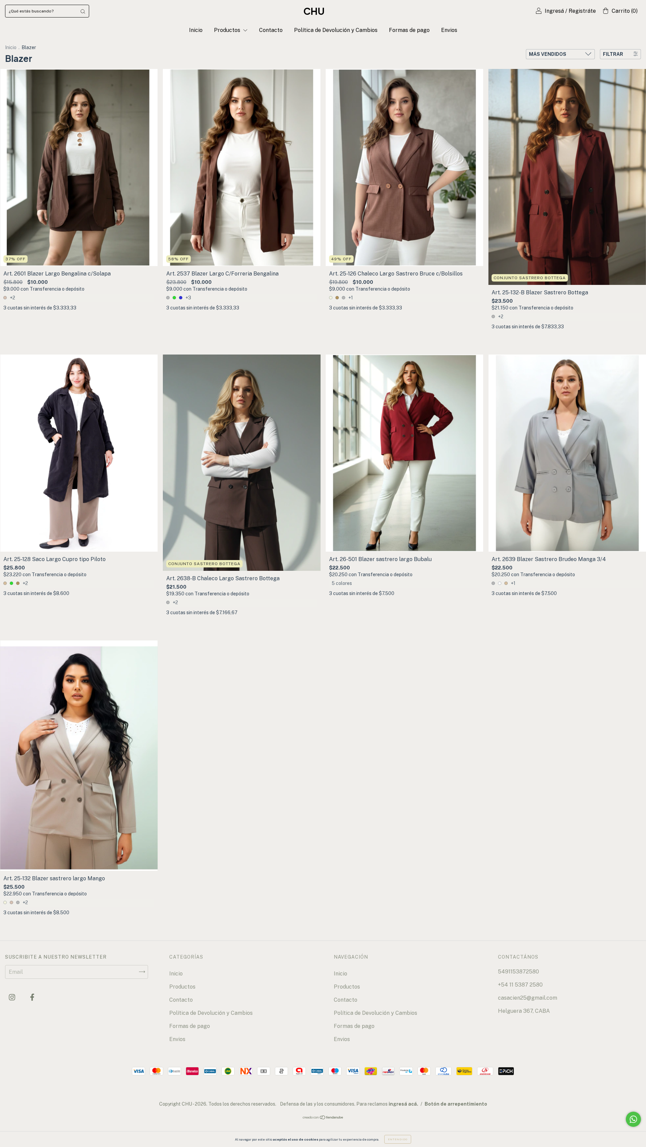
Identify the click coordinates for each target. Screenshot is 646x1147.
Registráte (582, 11)
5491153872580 (518, 971)
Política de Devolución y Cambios (336, 30)
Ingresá (554, 11)
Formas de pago (409, 30)
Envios (449, 30)
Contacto (271, 30)
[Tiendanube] (323, 1118)
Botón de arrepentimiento (456, 1104)
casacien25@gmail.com (527, 998)
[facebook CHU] (32, 997)
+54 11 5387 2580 (520, 985)
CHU (314, 11)
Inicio (196, 30)
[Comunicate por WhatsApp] (633, 1119)
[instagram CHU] (12, 997)
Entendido (397, 1139)
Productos (228, 30)
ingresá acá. (403, 1104)
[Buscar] (82, 11)
